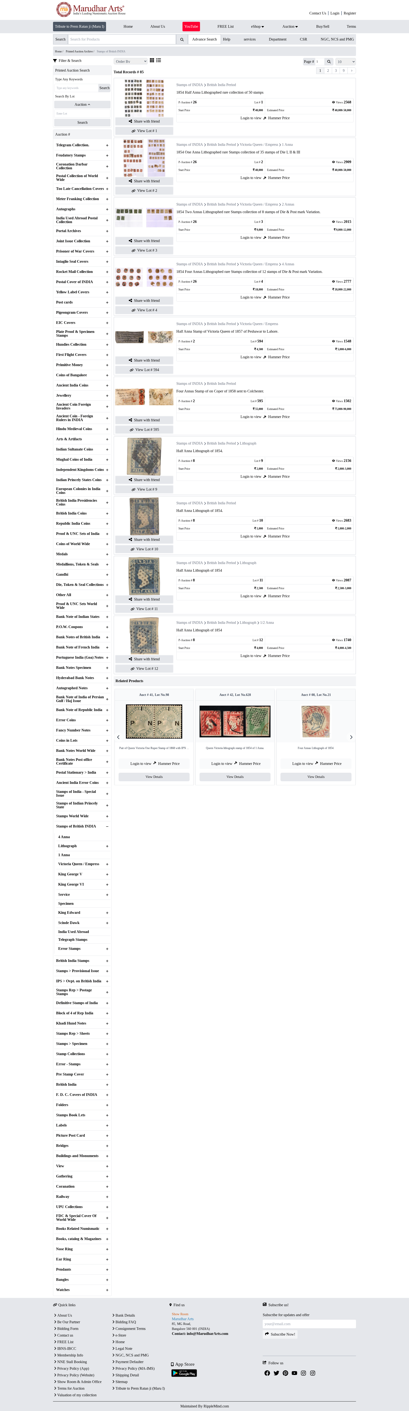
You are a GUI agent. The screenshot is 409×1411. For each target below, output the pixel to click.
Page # (309, 62)
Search (104, 88)
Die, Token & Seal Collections (80, 585)
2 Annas (288, 204)
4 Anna (64, 837)
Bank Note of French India (77, 647)
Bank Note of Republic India (79, 710)
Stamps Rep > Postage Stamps (74, 992)
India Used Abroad (73, 932)
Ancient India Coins (72, 385)
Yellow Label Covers (72, 292)
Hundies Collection (71, 344)
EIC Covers (65, 323)
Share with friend (147, 121)
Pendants (63, 1269)
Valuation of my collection (77, 1395)
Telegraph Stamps (72, 940)
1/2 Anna (267, 622)
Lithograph (67, 846)
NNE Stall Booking (72, 1362)
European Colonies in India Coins (78, 491)
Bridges (62, 1146)
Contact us (65, 1335)
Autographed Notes (72, 688)
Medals (62, 554)
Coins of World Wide (73, 544)
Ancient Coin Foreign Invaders (73, 406)
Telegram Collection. (72, 145)
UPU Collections (69, 1207)
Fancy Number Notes (73, 730)
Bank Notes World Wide (75, 751)
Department (277, 39)
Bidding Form (67, 1329)
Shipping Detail (127, 1375)
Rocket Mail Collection (74, 272)
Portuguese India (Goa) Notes (79, 657)
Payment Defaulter (129, 1362)
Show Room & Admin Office (79, 1382)
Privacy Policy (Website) (75, 1375)
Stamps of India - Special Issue (76, 793)
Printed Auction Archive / (80, 51)
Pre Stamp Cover (70, 1074)
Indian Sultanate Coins (74, 449)
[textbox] (216, 1328)
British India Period (221, 85)
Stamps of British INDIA (76, 826)
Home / (59, 51)
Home (120, 1342)
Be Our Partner (68, 1322)
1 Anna (64, 855)
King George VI (71, 884)
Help (226, 39)
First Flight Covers (71, 355)
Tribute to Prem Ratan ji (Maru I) (79, 26)
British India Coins (71, 513)
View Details (154, 777)
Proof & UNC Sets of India (77, 534)
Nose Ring (64, 1249)
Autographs (65, 209)
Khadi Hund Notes (71, 1023)
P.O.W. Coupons (69, 627)
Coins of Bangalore (71, 375)
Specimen (66, 903)
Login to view (251, 118)
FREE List (65, 1342)
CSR (303, 39)
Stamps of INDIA (189, 85)
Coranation (65, 1186)
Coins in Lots (66, 740)
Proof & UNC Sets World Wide (76, 606)
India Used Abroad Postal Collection (77, 220)
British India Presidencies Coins (76, 502)
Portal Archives (68, 231)
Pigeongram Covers (72, 312)
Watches (63, 1290)
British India (66, 1084)
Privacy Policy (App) (73, 1368)
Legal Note (124, 1349)
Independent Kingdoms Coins (80, 470)
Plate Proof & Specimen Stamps (75, 333)
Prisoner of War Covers (75, 251)
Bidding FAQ (126, 1322)
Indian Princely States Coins (79, 480)
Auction (81, 104)
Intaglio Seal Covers (72, 261)
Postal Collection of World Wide (77, 178)
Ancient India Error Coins (77, 783)
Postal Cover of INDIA (74, 282)
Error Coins (66, 720)
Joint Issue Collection (73, 241)
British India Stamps (72, 961)
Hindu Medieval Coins (74, 429)
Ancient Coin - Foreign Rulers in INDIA (74, 418)
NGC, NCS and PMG (337, 39)
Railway (62, 1197)
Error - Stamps (68, 1064)
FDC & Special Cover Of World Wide (76, 1218)
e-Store (121, 1335)
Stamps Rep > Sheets (73, 1033)
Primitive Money (69, 365)
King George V (70, 874)
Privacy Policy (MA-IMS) (135, 1368)
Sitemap (122, 1382)
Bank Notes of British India (78, 637)
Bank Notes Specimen (73, 668)
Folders (62, 1105)
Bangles (62, 1280)
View (60, 1166)
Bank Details (125, 1315)
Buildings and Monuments (77, 1156)
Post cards (64, 302)
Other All (63, 595)
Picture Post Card (70, 1135)
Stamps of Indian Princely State (77, 805)
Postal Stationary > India (76, 772)
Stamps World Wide (72, 816)
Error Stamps (69, 949)
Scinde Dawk (69, 923)
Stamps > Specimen (71, 1044)
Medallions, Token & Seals (77, 564)
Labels (61, 1125)
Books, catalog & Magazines (78, 1239)
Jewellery (63, 395)
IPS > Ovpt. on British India (78, 981)
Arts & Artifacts (69, 439)
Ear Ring (63, 1259)
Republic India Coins (73, 523)
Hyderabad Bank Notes (75, 678)
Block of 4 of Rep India (74, 1013)
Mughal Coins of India (74, 459)
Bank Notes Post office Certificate (74, 761)
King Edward (69, 913)
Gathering (64, 1176)
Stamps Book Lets (70, 1115)
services (250, 39)
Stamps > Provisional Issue (77, 971)
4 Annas (288, 264)
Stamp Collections (70, 1054)
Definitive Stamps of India (77, 1003)
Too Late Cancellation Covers (80, 189)
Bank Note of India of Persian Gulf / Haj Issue (80, 699)
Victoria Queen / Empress (78, 864)
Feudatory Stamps (71, 155)
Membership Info (70, 1355)
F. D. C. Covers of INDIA (76, 1095)
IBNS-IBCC (66, 1349)
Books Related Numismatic (77, 1229)
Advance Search (204, 39)
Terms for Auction (70, 1388)
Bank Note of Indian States (77, 617)
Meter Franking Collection (77, 199)
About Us (64, 1315)
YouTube (191, 26)
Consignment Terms (131, 1329)
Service (64, 894)
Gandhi (62, 574)
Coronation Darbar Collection (72, 166)
